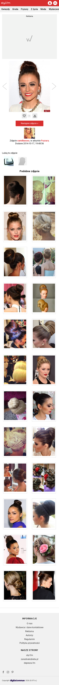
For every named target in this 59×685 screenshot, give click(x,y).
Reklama (29, 631)
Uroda (15, 9)
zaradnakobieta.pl (29, 659)
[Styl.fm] (7, 3)
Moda (43, 9)
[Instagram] (8, 672)
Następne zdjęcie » (29, 123)
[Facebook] (3, 672)
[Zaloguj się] (50, 3)
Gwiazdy (5, 9)
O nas (29, 623)
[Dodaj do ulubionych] (24, 115)
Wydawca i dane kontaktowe (29, 627)
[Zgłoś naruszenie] (34, 115)
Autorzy (29, 635)
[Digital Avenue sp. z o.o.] (17, 680)
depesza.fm (29, 663)
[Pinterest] (13, 672)
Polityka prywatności (29, 643)
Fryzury (24, 9)
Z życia (34, 9)
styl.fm (29, 655)
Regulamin (29, 639)
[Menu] (55, 3)
